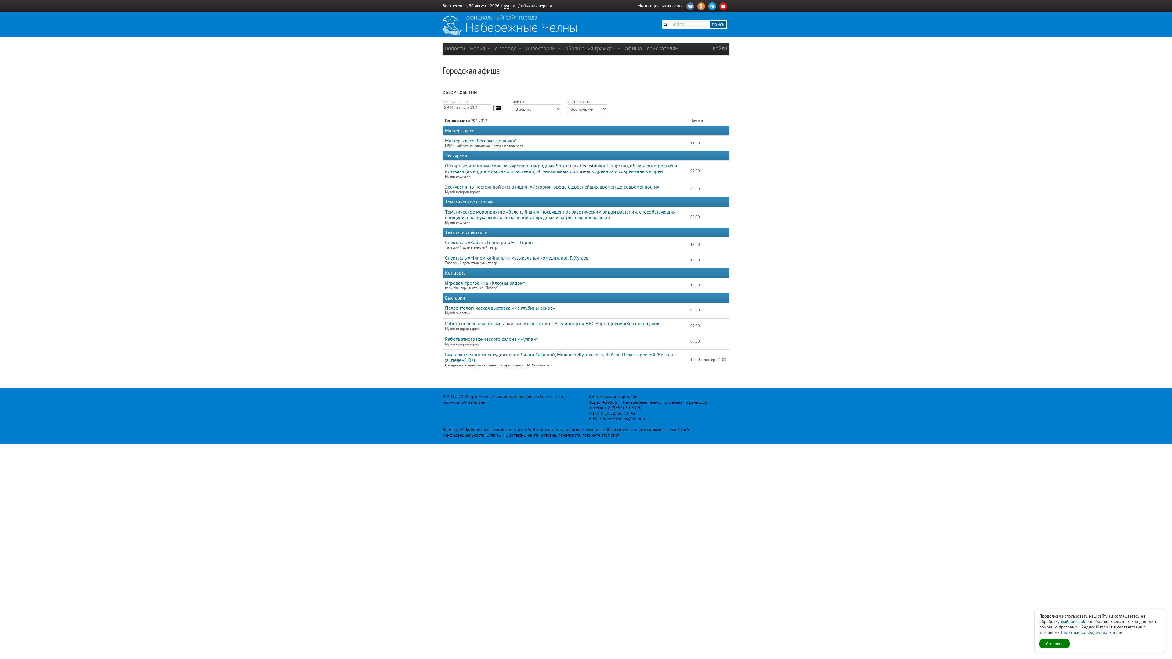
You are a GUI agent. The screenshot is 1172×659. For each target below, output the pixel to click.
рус (507, 6)
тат (514, 6)
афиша (633, 48)
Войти (720, 48)
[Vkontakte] (690, 5)
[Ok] (701, 5)
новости (455, 48)
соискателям (663, 48)
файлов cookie (1075, 621)
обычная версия (536, 6)
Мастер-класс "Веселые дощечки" (481, 141)
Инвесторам (541, 48)
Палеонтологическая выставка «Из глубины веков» (500, 308)
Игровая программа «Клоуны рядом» (485, 283)
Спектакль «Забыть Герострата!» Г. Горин (489, 242)
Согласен (1054, 643)
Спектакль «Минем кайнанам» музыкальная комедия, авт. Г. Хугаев (516, 258)
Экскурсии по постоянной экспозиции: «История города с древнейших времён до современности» (552, 187)
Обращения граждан (591, 48)
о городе (506, 48)
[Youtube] (723, 5)
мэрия (478, 48)
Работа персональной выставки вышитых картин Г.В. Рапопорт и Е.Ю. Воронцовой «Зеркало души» (552, 323)
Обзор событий (460, 92)
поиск (718, 24)
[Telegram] (712, 5)
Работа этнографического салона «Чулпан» (491, 339)
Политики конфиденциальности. (1092, 632)
